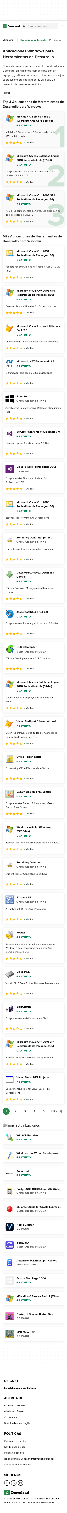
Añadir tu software (14, 1411)
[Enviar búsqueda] (24, 26)
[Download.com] (11, 26)
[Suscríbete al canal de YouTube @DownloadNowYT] (20, 1483)
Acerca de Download (15, 1405)
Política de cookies (14, 1452)
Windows (8, 39)
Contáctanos (10, 1417)
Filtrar (6, 93)
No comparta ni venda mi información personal (29, 1458)
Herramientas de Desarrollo (33, 40)
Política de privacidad (15, 1441)
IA (50, 40)
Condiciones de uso (14, 1446)
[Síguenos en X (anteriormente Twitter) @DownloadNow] (13, 1483)
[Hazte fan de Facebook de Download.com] (7, 1483)
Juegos (57, 40)
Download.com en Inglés (17, 1423)
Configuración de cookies (17, 1464)
